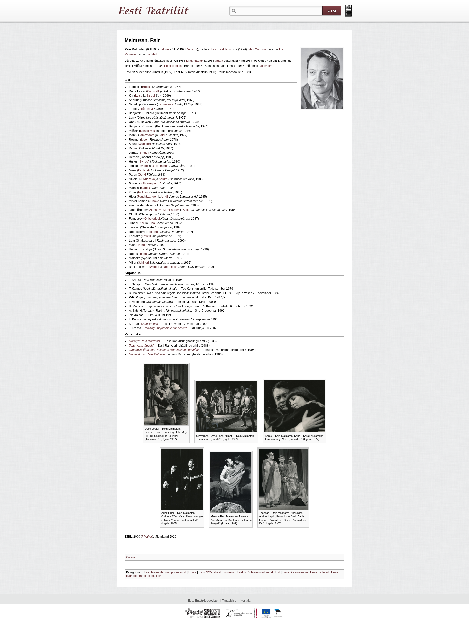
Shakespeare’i (152, 183)
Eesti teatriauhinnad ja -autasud (165, 572)
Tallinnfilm (265, 66)
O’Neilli (147, 236)
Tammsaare (165, 104)
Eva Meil (151, 54)
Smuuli (144, 152)
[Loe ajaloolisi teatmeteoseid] (348, 11)
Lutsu (138, 95)
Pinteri (140, 245)
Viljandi (192, 49)
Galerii (130, 557)
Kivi (142, 223)
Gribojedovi (152, 218)
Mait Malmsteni (258, 49)
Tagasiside (229, 600)
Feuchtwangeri (148, 196)
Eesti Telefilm (173, 66)
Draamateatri (194, 60)
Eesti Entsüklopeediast (203, 600)
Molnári (143, 192)
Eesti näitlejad (319, 572)
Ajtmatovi (155, 210)
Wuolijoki (145, 144)
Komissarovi (171, 210)
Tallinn (164, 49)
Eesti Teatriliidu (221, 49)
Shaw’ (154, 201)
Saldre (163, 179)
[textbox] (279, 10)
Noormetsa (170, 267)
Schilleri (143, 262)
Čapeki (146, 188)
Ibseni (145, 139)
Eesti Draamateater (295, 572)
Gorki (142, 174)
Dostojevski (148, 131)
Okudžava (148, 179)
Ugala (219, 60)
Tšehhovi (147, 109)
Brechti (146, 87)
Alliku (186, 210)
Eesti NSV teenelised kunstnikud (258, 572)
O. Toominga (160, 166)
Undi (164, 196)
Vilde (144, 166)
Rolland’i (153, 232)
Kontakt (245, 600)
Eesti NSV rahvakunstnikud (217, 572)
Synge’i (144, 161)
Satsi (162, 135)
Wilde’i (154, 267)
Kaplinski (144, 170)
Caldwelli (153, 91)
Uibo (152, 223)
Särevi (150, 95)
